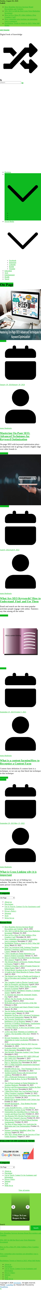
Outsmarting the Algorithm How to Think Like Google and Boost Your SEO (21, 1113)
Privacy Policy (10, 911)
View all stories (24, 1190)
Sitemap (8, 913)
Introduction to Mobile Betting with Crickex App (22, 1099)
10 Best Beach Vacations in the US (17, 970)
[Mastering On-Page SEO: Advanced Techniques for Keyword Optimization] (20, 314)
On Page (12, 215)
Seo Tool (12, 219)
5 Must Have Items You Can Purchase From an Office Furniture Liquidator (21, 1092)
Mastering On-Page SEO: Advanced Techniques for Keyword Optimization (15, 436)
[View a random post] (20, 78)
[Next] (28, 1207)
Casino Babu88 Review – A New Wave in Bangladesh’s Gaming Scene (20, 1109)
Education (8, 271)
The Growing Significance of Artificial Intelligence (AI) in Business (18, 1020)
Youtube (12, 269)
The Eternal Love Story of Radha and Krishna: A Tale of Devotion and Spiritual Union (22, 977)
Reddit (11, 267)
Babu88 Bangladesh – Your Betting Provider (21, 1104)
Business (8, 172)
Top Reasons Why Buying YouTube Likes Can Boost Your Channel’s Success (21, 1117)
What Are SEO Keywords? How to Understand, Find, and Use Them (20, 600)
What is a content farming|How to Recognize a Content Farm (20, 762)
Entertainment (10, 275)
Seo (6, 174)
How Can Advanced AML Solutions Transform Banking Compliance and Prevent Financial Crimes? (22, 949)
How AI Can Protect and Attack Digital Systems (22, 1007)
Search (2, 1224)
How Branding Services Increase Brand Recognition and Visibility (19, 8)
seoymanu (4, 30)
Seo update (13, 217)
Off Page (12, 213)
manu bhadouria (6, 428)
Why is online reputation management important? (22, 1065)
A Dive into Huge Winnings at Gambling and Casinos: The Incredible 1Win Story (21, 1033)
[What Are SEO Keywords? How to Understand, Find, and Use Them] (20, 479)
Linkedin (12, 265)
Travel (7, 279)
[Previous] (13, 1207)
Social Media (9, 221)
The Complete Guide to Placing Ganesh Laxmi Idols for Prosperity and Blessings (21, 983)
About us (8, 902)
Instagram (12, 263)
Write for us (9, 918)
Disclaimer (9, 904)
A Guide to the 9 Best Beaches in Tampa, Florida (22, 972)
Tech (6, 273)
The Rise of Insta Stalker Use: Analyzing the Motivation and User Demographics (21, 1125)
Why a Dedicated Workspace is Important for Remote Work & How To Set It (21, 1078)
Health (7, 277)
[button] (23, 211)
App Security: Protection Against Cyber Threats (22, 1052)
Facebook (12, 260)
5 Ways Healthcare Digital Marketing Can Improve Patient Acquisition (20, 955)
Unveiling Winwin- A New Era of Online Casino (22, 1028)
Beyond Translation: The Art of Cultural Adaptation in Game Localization (19, 1039)
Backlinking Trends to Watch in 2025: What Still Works (20, 1261)
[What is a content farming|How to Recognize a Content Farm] (20, 642)
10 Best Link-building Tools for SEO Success (21, 1044)
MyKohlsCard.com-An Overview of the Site (21, 1003)
